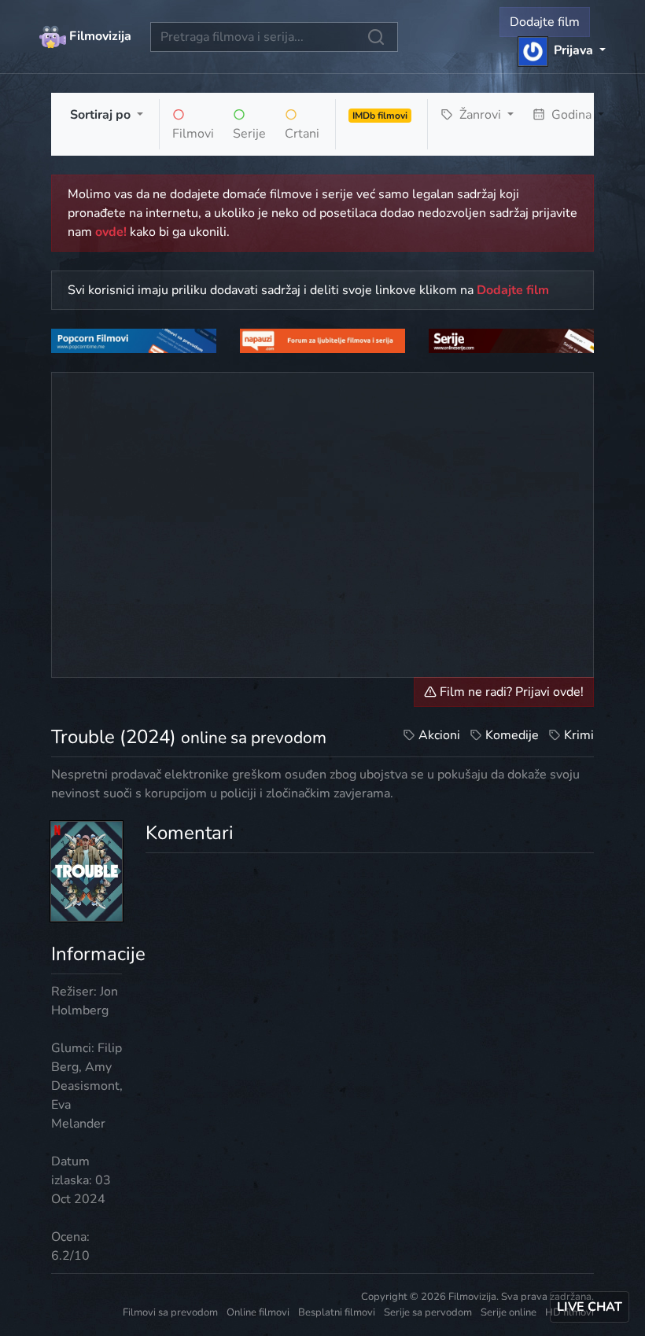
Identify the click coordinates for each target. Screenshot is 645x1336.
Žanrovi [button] (480, 114)
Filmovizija (98, 35)
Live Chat (589, 1307)
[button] (562, 50)
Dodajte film (545, 22)
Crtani (302, 133)
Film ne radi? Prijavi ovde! (510, 692)
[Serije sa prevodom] (511, 340)
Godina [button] (571, 114)
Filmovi (193, 133)
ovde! (111, 232)
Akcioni (439, 735)
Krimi (579, 735)
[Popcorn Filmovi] (133, 340)
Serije (249, 133)
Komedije (512, 735)
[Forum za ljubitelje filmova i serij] (322, 340)
